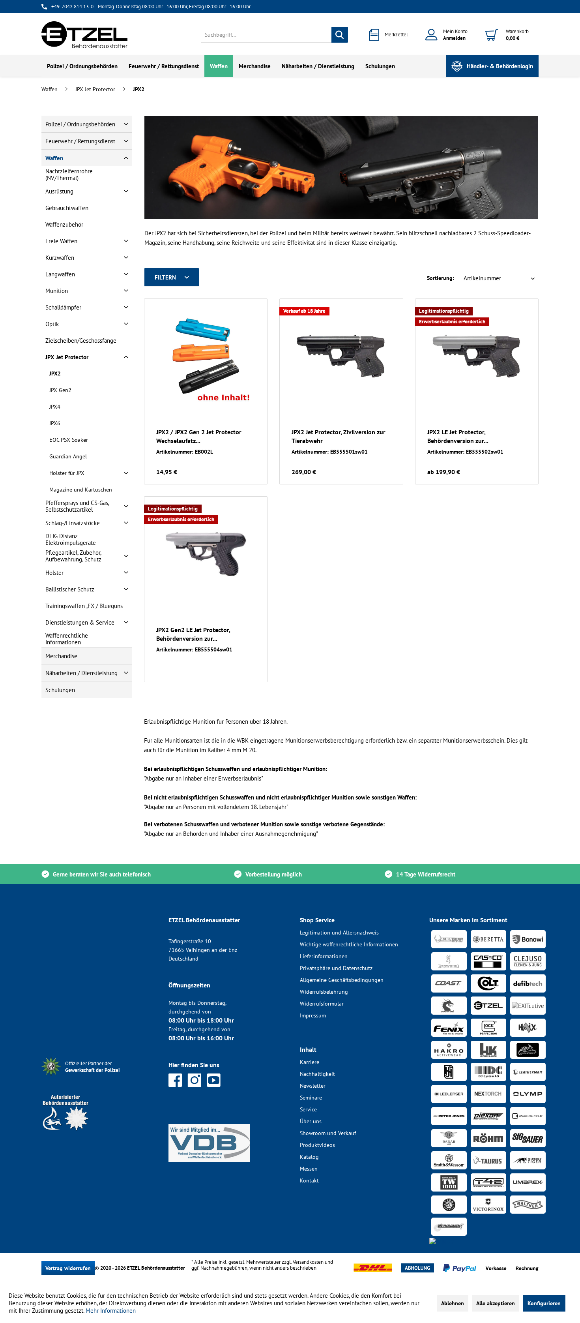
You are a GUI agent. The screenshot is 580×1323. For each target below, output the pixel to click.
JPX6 (54, 423)
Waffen (54, 158)
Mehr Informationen (111, 1310)
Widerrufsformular (322, 1003)
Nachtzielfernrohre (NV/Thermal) (69, 174)
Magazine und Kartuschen (80, 489)
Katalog (309, 1156)
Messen (309, 1168)
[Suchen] (339, 35)
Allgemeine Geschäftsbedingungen (342, 979)
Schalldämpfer (63, 307)
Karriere (309, 1062)
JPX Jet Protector (66, 357)
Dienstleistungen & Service (79, 622)
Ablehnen (452, 1303)
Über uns (311, 1121)
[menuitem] (274, 35)
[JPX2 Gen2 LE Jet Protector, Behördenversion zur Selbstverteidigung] (205, 554)
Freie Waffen (61, 241)
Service (308, 1109)
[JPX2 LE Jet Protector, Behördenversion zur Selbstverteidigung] (476, 356)
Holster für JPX (66, 473)
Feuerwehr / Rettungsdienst (80, 141)
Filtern (165, 277)
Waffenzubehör (64, 224)
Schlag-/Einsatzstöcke (72, 523)
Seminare (311, 1097)
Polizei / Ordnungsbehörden (80, 124)
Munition (56, 291)
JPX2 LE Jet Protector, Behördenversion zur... (457, 436)
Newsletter (313, 1085)
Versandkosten (308, 1262)
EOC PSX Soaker (68, 439)
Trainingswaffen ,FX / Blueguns (84, 606)
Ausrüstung (59, 191)
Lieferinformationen (324, 956)
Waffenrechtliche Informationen (66, 639)
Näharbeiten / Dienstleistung (81, 673)
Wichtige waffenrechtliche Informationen (349, 944)
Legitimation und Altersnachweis (339, 932)
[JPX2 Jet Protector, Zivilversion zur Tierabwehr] (341, 356)
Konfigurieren (544, 1303)
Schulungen (60, 690)
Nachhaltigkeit (317, 1073)
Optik (52, 324)
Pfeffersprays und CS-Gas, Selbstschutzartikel (77, 506)
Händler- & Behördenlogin (500, 66)
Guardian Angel (68, 456)
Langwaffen (60, 274)
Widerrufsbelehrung (324, 991)
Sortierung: (440, 277)
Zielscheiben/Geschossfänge (80, 340)
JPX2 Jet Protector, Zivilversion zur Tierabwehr (338, 436)
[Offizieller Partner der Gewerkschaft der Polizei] (98, 1077)
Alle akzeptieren (495, 1303)
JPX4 (54, 406)
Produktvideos (317, 1144)
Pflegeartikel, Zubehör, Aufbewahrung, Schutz (73, 556)
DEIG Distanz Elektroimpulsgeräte (70, 539)
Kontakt (309, 1180)
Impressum (313, 1015)
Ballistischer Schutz (69, 589)
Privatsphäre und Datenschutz (336, 968)
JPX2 (55, 373)
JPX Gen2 (60, 390)
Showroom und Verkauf (328, 1133)
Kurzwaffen (59, 257)
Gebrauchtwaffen (66, 208)
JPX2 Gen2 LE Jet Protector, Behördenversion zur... (193, 634)
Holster (54, 572)
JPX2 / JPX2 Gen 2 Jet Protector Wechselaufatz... (198, 436)
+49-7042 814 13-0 (72, 6)
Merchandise (61, 656)
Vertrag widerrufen (68, 1268)
